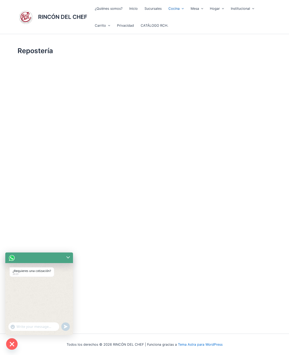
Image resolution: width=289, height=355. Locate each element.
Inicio (133, 8)
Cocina (174, 8)
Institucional (240, 8)
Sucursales (153, 8)
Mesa (195, 8)
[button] (182, 8)
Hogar (215, 8)
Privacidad (125, 25)
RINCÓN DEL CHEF (62, 17)
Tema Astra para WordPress (200, 344)
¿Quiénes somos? (108, 8)
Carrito (100, 25)
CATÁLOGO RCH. (154, 25)
